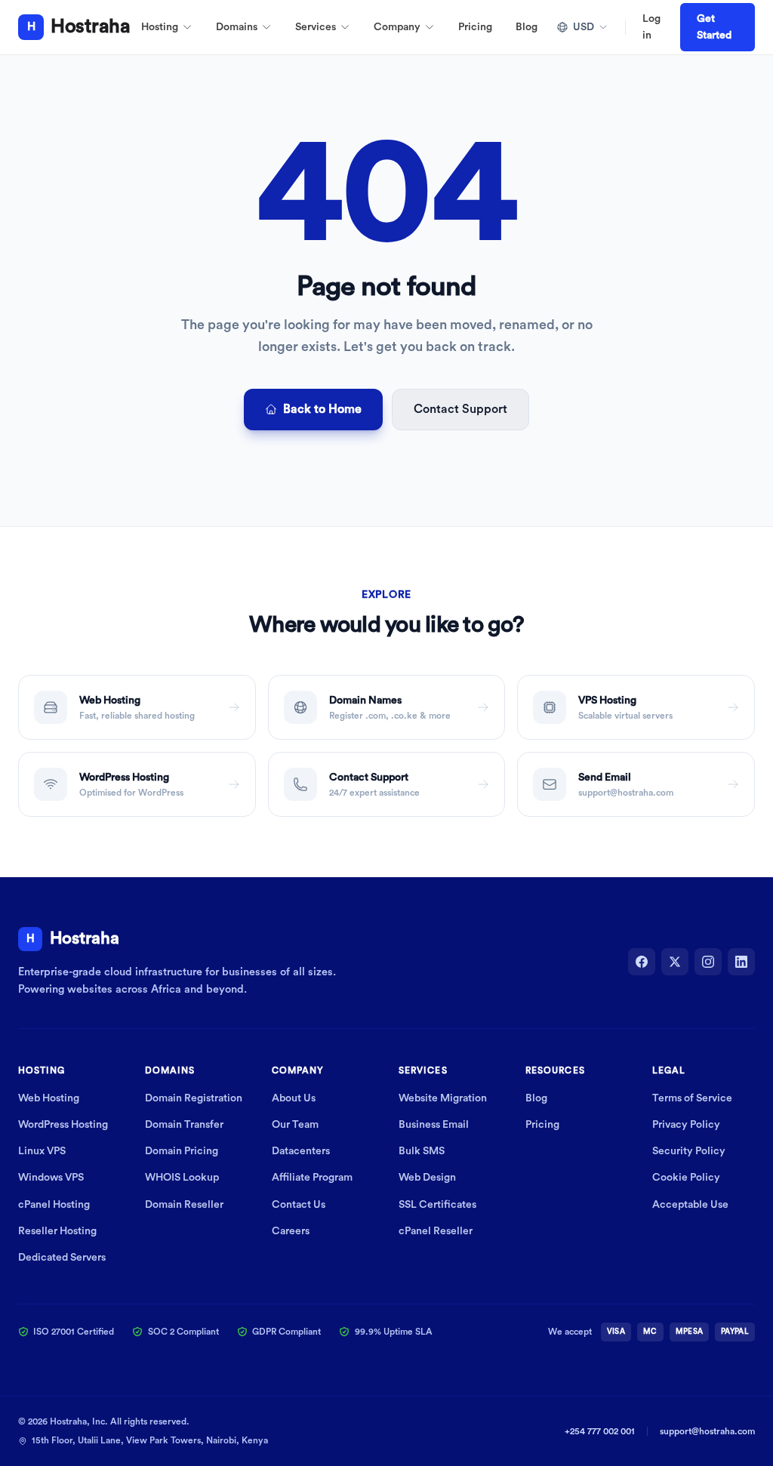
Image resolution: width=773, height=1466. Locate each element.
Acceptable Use (690, 1205)
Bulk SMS (422, 1151)
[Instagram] (708, 961)
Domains (236, 27)
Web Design (427, 1177)
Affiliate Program (312, 1177)
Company (397, 27)
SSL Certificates (437, 1205)
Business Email (434, 1125)
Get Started (714, 27)
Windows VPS (51, 1177)
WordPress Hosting (63, 1125)
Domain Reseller (184, 1205)
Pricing (475, 27)
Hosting (159, 27)
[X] (674, 961)
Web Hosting (48, 1098)
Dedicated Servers (62, 1257)
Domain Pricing (181, 1151)
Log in (651, 27)
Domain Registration (193, 1098)
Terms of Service (692, 1098)
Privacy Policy (686, 1125)
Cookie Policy (686, 1177)
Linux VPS (42, 1151)
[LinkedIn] (741, 961)
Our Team (295, 1125)
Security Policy (688, 1151)
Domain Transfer (184, 1125)
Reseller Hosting (57, 1231)
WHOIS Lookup (182, 1177)
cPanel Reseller (436, 1231)
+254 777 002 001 (600, 1431)
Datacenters (301, 1151)
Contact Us (298, 1205)
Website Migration (443, 1098)
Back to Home (322, 409)
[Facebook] (641, 961)
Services (315, 27)
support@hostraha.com (707, 1431)
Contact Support (460, 409)
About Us (294, 1098)
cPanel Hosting (54, 1205)
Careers (291, 1231)
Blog (526, 27)
